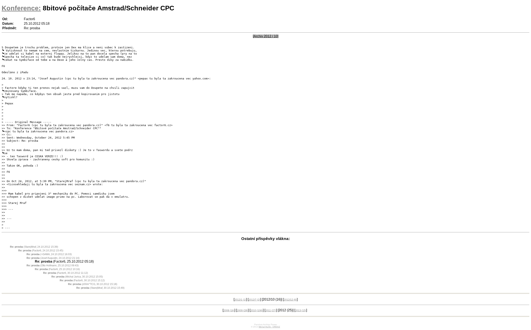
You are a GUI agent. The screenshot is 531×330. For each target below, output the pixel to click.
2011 (270, 310)
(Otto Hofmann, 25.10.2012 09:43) (53, 265)
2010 (256, 310)
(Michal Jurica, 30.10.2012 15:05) (77, 276)
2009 (242, 310)
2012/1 (240, 299)
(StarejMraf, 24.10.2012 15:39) (34, 246)
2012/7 (254, 299)
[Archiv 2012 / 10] (265, 36)
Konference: (21, 8)
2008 (228, 310)
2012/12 (290, 299)
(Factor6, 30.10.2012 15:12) (82, 280)
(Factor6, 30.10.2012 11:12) (65, 273)
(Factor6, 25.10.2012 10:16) (57, 269)
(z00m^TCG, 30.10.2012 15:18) (92, 284)
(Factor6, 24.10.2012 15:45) (40, 250)
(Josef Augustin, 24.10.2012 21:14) (53, 258)
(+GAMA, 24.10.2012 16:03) (49, 254)
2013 (300, 310)
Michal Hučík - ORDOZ (269, 327)
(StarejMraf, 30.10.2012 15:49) (100, 287)
